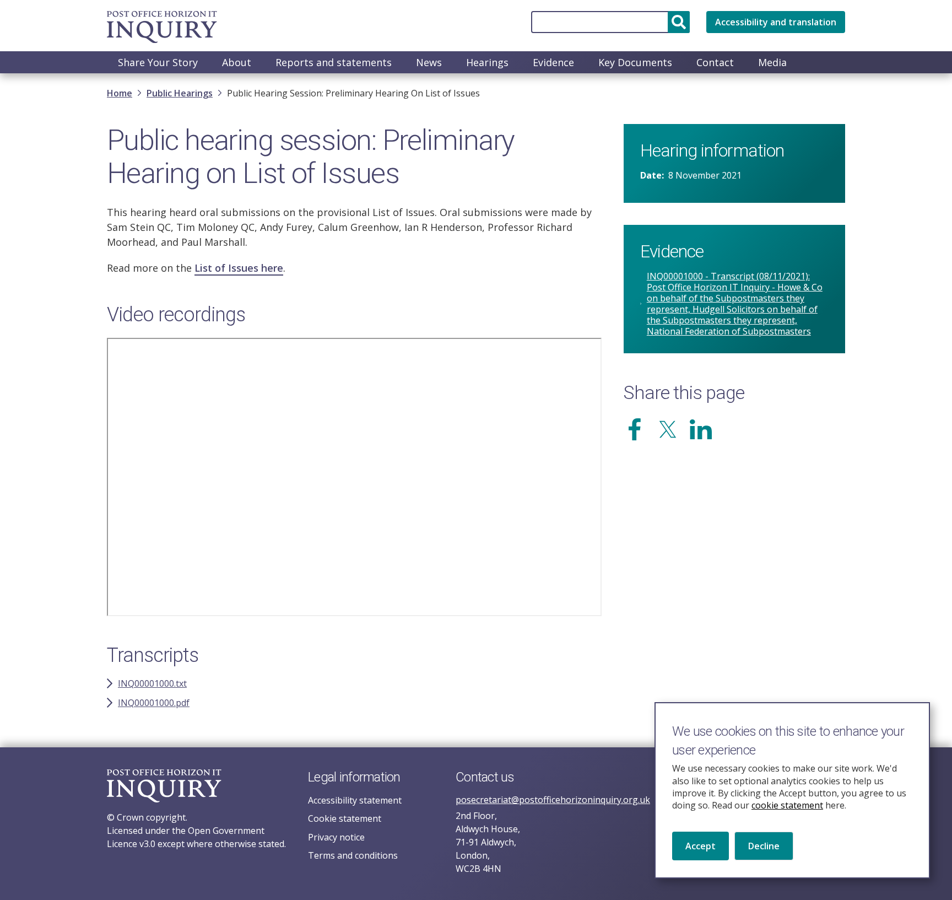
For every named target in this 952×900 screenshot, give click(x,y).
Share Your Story (158, 62)
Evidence (553, 62)
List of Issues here (238, 267)
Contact (715, 62)
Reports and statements (333, 62)
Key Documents (635, 62)
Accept (700, 845)
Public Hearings (180, 93)
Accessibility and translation (775, 22)
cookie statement (787, 805)
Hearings (487, 62)
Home (119, 93)
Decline (764, 845)
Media (772, 62)
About (236, 62)
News (429, 62)
